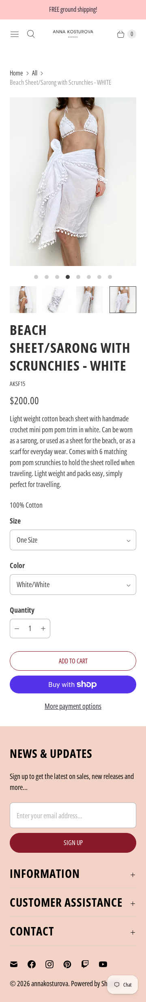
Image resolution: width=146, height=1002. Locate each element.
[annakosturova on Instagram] (54, 964)
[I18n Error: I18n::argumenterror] (23, 299)
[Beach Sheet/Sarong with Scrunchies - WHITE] (73, 181)
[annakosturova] (73, 34)
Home (16, 73)
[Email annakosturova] (19, 964)
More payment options (73, 706)
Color (17, 565)
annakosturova (49, 983)
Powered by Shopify (95, 983)
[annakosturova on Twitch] (90, 964)
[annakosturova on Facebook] (36, 964)
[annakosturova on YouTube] (108, 964)
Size (15, 521)
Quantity (22, 610)
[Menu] (14, 34)
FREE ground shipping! (73, 9)
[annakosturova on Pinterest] (72, 964)
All (34, 73)
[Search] (31, 34)
